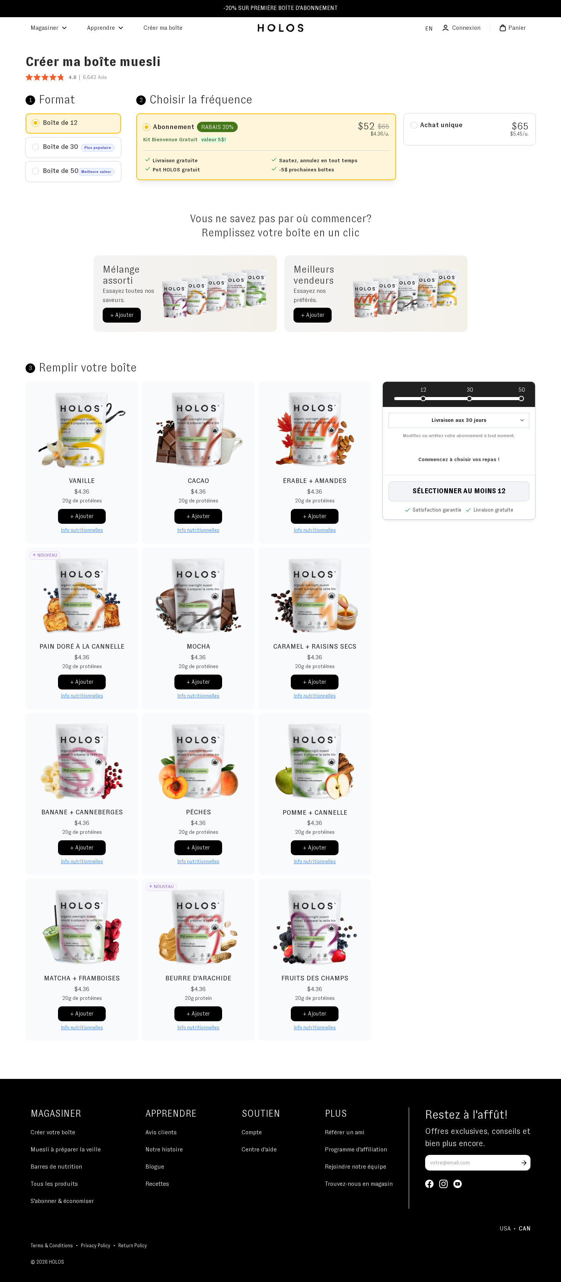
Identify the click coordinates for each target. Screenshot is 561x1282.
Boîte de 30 (77, 147)
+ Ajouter (122, 315)
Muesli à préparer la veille (66, 1149)
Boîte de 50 (77, 171)
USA (505, 1228)
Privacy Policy (95, 1245)
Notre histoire (164, 1149)
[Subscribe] (524, 1163)
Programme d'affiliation (356, 1149)
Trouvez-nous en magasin (359, 1184)
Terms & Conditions (52, 1245)
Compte (252, 1132)
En (429, 29)
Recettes (157, 1184)
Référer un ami (344, 1132)
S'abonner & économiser (62, 1201)
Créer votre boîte (53, 1132)
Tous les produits (54, 1184)
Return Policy (132, 1245)
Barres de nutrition (56, 1167)
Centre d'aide (259, 1149)
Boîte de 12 (60, 122)
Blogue (154, 1167)
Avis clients (161, 1132)
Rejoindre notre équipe (355, 1167)
